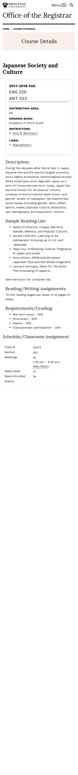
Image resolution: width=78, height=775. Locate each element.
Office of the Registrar (37, 15)
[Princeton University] (14, 5)
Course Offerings (24, 29)
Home (6, 29)
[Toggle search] (72, 4)
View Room (41, 366)
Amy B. (24, 133)
